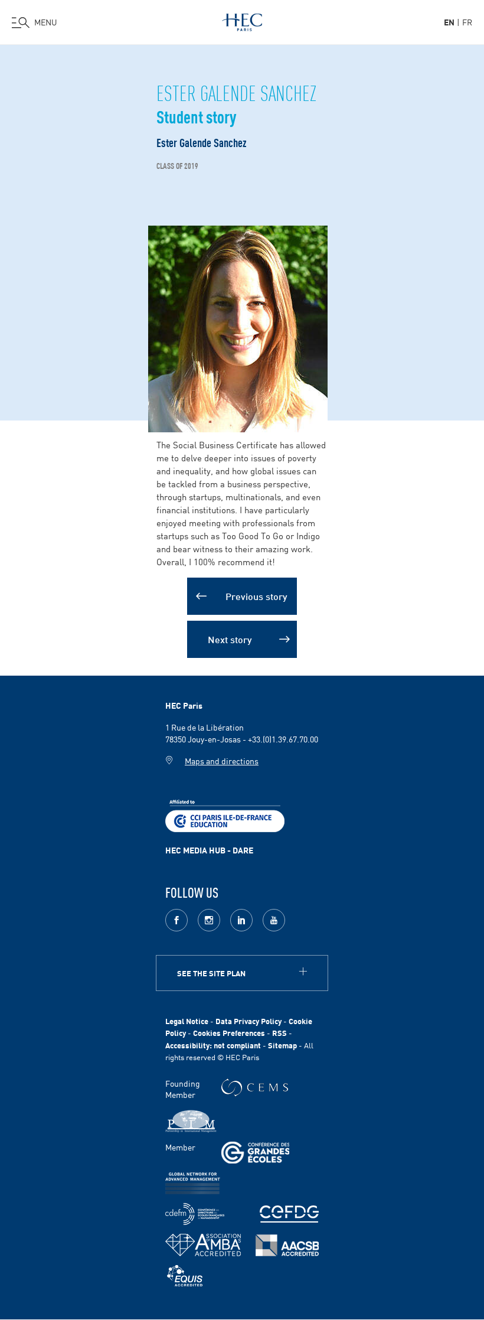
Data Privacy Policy (248, 1020)
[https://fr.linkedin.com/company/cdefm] (194, 1214)
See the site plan (211, 973)
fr (467, 22)
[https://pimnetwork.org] (191, 1121)
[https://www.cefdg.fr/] (289, 1214)
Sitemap (282, 1045)
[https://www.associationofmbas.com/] (203, 1245)
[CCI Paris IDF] (224, 814)
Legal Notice (186, 1020)
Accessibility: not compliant (213, 1045)
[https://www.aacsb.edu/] (287, 1245)
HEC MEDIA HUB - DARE (209, 850)
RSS (279, 1032)
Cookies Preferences (229, 1032)
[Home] (242, 20)
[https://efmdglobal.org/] (184, 1276)
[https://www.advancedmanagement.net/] (192, 1183)
